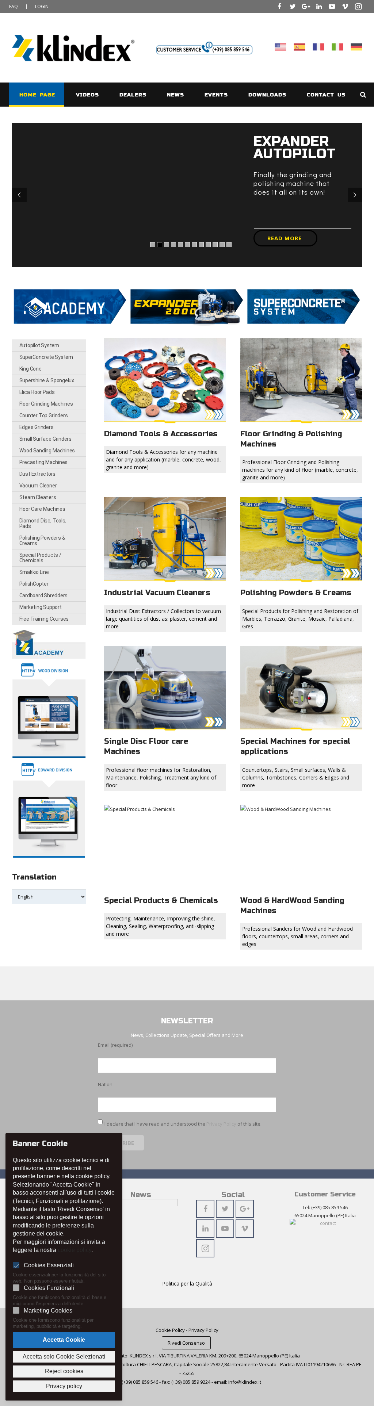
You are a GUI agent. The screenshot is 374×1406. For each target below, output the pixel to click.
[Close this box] (332, 586)
